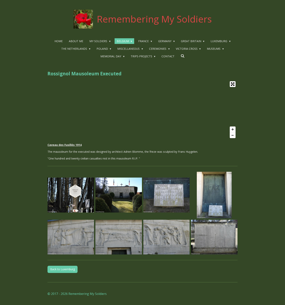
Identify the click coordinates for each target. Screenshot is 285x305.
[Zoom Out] (233, 135)
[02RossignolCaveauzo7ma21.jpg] (118, 195)
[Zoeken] (183, 56)
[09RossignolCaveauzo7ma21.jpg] (214, 237)
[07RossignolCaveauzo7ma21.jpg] (166, 237)
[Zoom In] (233, 129)
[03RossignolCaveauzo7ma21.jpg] (166, 195)
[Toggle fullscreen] (233, 84)
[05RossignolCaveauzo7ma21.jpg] (71, 237)
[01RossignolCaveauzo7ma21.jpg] (71, 195)
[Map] (143, 109)
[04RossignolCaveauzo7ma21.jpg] (214, 195)
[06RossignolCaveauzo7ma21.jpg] (118, 237)
